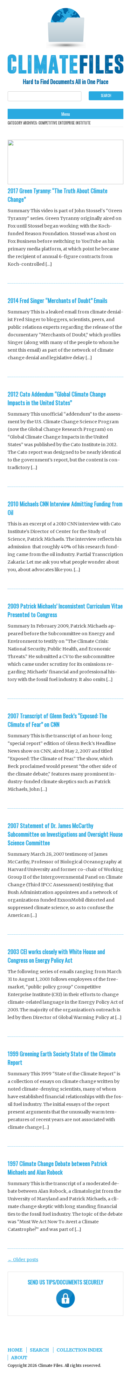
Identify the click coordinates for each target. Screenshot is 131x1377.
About (19, 1357)
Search (39, 1350)
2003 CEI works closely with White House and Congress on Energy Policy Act (56, 955)
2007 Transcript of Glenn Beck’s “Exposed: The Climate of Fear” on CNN (57, 720)
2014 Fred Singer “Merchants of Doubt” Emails (57, 300)
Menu (65, 114)
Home (15, 1350)
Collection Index (79, 1350)
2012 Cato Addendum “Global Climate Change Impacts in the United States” (57, 398)
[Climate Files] (65, 29)
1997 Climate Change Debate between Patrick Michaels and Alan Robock (57, 1167)
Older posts (23, 1259)
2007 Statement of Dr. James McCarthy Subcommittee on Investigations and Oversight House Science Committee (65, 834)
